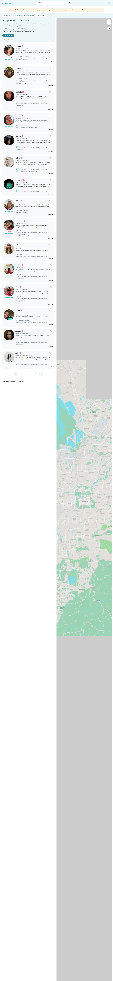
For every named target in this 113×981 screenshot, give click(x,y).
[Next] (41, 374)
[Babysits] (7, 3)
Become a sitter (100, 3)
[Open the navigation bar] (109, 3)
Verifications (30, 15)
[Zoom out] (109, 23)
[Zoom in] (109, 20)
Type (7, 15)
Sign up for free (8, 35)
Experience (18, 15)
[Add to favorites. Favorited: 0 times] (51, 68)
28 (37, 374)
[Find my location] (109, 28)
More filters (41, 15)
